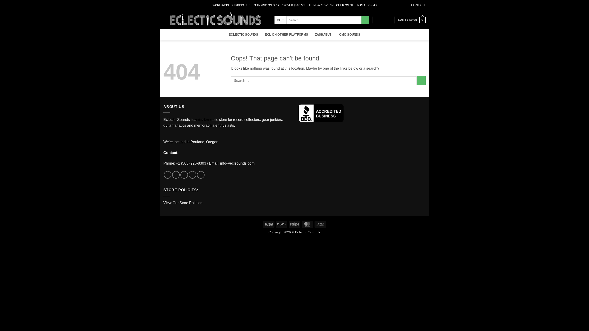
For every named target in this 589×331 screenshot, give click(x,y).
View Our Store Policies (182, 203)
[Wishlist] (381, 20)
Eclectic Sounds (243, 34)
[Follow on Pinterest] (201, 175)
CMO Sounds (349, 34)
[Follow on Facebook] (165, 5)
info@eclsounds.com (237, 163)
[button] (389, 20)
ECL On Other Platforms (286, 34)
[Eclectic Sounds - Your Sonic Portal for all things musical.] (215, 20)
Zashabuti (323, 34)
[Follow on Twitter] (174, 5)
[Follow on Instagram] (170, 5)
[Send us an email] (178, 5)
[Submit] (365, 20)
